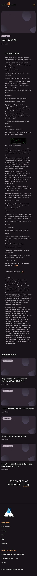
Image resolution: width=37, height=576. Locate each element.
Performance (6, 527)
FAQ (2, 539)
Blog (2, 535)
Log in (3, 562)
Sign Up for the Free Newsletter (18, 499)
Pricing (3, 531)
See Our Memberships (18, 493)
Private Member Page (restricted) (12, 554)
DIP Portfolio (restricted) (9, 558)
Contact (4, 543)
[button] (34, 4)
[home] (8, 4)
